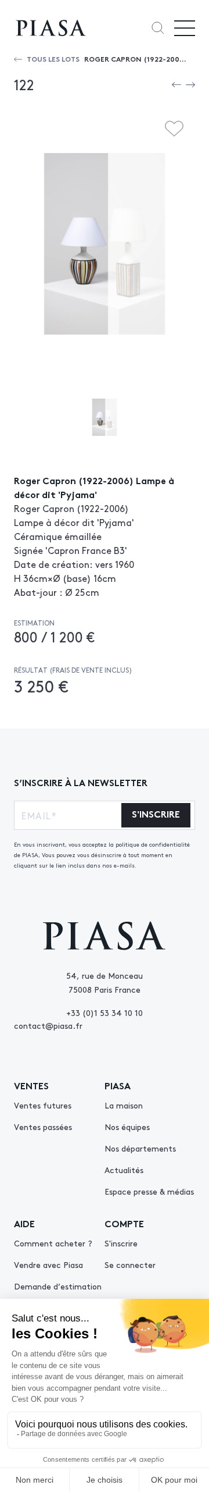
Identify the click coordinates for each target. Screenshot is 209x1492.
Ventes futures (42, 1105)
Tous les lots (53, 58)
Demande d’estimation (58, 1286)
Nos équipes (127, 1126)
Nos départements (140, 1148)
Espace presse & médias (149, 1191)
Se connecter (130, 1264)
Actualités (124, 1169)
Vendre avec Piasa (48, 1264)
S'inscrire (121, 1243)
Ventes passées (43, 1126)
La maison (124, 1105)
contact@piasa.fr (48, 1025)
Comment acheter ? (53, 1243)
